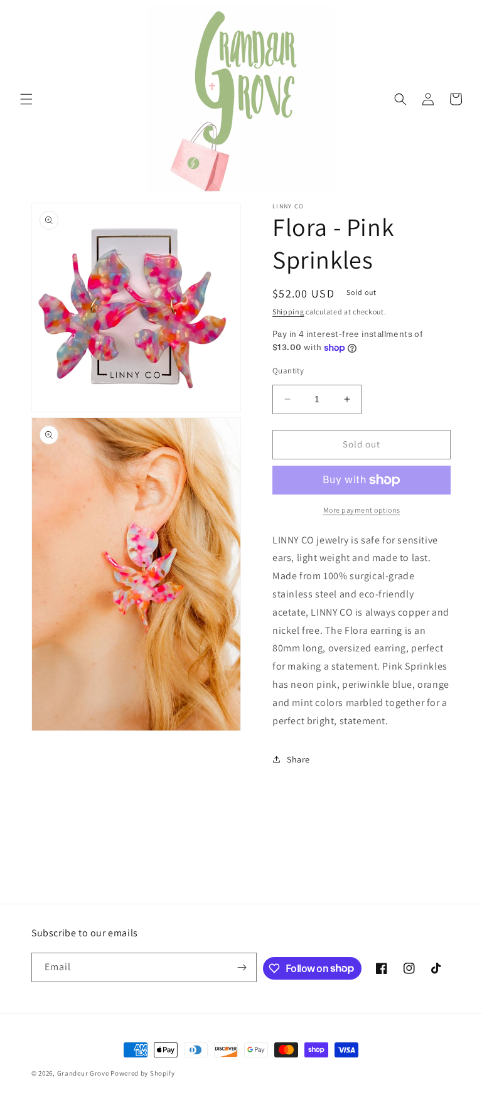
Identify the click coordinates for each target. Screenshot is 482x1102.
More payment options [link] (361, 510)
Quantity (288, 370)
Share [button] (298, 759)
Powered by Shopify (142, 1073)
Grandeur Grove (83, 1073)
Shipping (288, 311)
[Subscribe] (242, 967)
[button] (26, 99)
